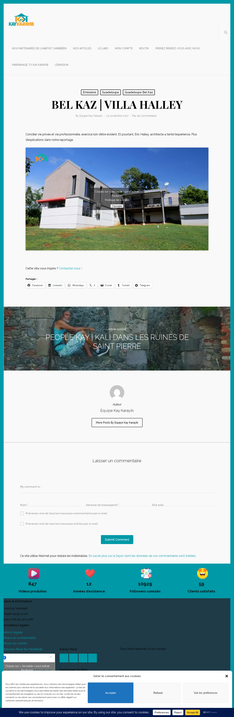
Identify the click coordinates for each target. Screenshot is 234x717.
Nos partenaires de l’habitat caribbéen (39, 48)
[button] (227, 676)
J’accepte (117, 206)
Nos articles (82, 48)
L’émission (61, 64)
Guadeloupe (110, 92)
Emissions (89, 92)
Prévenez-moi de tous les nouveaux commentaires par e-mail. (67, 513)
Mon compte (124, 48)
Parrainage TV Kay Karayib (30, 64)
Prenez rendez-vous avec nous (177, 48)
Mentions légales (11, 632)
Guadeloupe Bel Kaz (139, 92)
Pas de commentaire (144, 115)
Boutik (144, 48)
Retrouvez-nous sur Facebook (21, 649)
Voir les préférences (206, 692)
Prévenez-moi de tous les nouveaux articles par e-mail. (62, 523)
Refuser (158, 692)
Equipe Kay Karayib (91, 115)
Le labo (103, 48)
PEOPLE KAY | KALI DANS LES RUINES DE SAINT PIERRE (117, 339)
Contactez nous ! (71, 268)
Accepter (110, 692)
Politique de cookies (117, 200)
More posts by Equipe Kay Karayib (117, 422)
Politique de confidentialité (18, 638)
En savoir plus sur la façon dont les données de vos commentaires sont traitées (142, 556)
